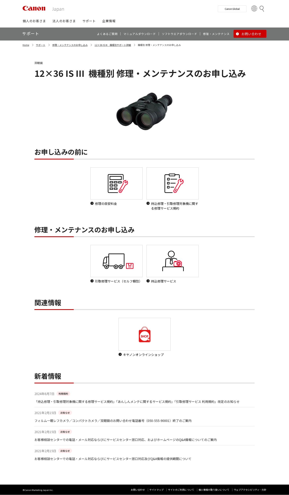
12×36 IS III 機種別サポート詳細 (113, 45)
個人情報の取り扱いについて (214, 489)
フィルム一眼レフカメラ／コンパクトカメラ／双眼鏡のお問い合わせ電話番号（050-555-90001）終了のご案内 (112, 420)
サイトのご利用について (181, 489)
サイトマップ (156, 489)
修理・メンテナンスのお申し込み (70, 45)
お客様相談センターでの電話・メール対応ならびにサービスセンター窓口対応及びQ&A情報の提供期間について (112, 458)
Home (26, 45)
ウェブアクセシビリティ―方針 (250, 489)
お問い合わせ (138, 489)
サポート (40, 45)
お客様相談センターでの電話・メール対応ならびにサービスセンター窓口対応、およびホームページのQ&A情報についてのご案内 (125, 439)
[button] (34, 20)
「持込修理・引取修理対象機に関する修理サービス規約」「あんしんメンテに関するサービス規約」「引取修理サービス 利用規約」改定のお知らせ (137, 401)
